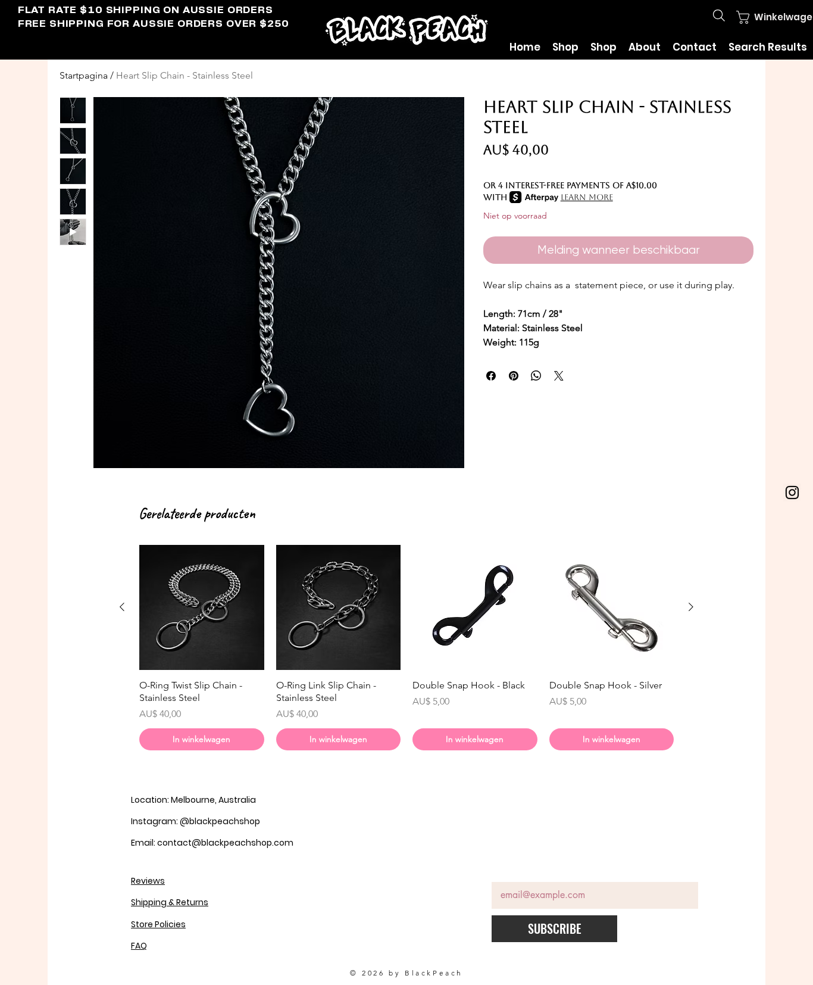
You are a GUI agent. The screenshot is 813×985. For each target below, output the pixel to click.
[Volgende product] (691, 607)
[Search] (718, 15)
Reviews (148, 881)
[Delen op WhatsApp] (536, 376)
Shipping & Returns (169, 902)
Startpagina (84, 75)
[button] (763, 17)
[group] (406, 647)
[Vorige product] (122, 607)
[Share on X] (559, 376)
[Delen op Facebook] (491, 376)
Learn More (587, 197)
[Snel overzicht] (201, 607)
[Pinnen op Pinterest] (513, 376)
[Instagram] (792, 492)
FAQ (139, 946)
